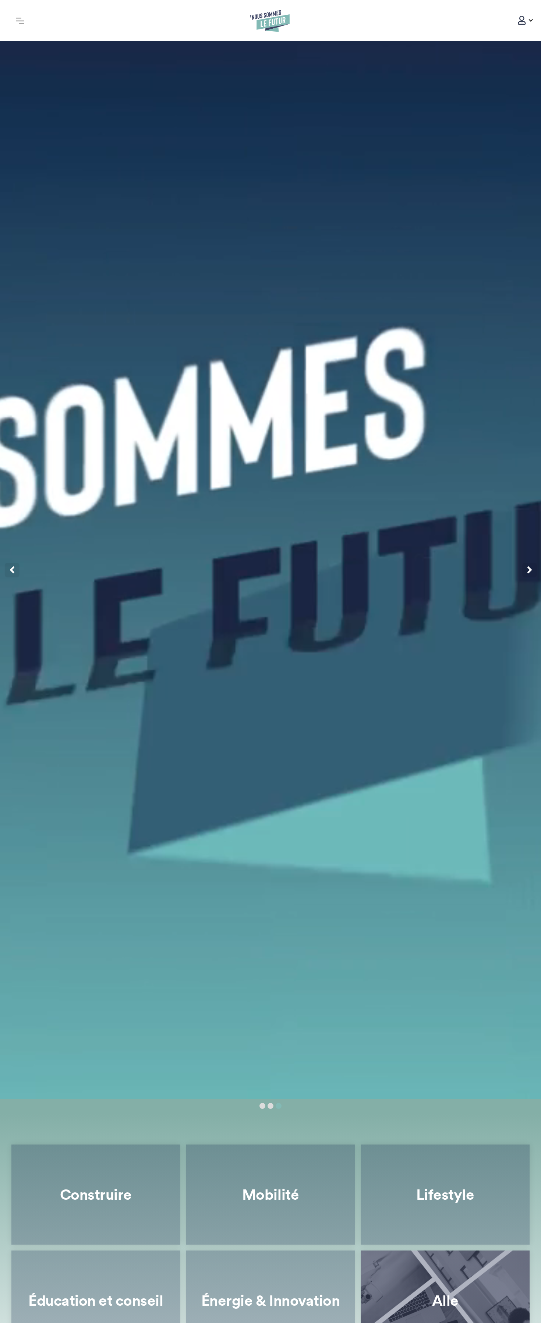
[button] (522, 20)
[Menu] (20, 20)
